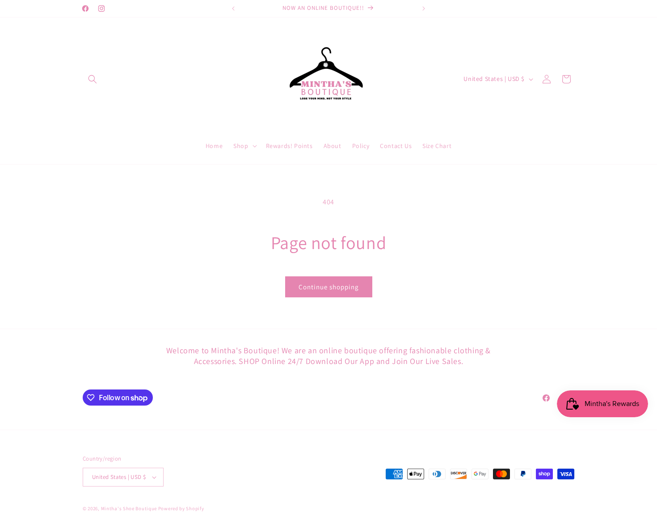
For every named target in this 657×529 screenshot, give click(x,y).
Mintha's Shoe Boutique (129, 508)
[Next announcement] (424, 8)
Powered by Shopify (181, 508)
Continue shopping (329, 287)
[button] (92, 79)
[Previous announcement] (233, 8)
